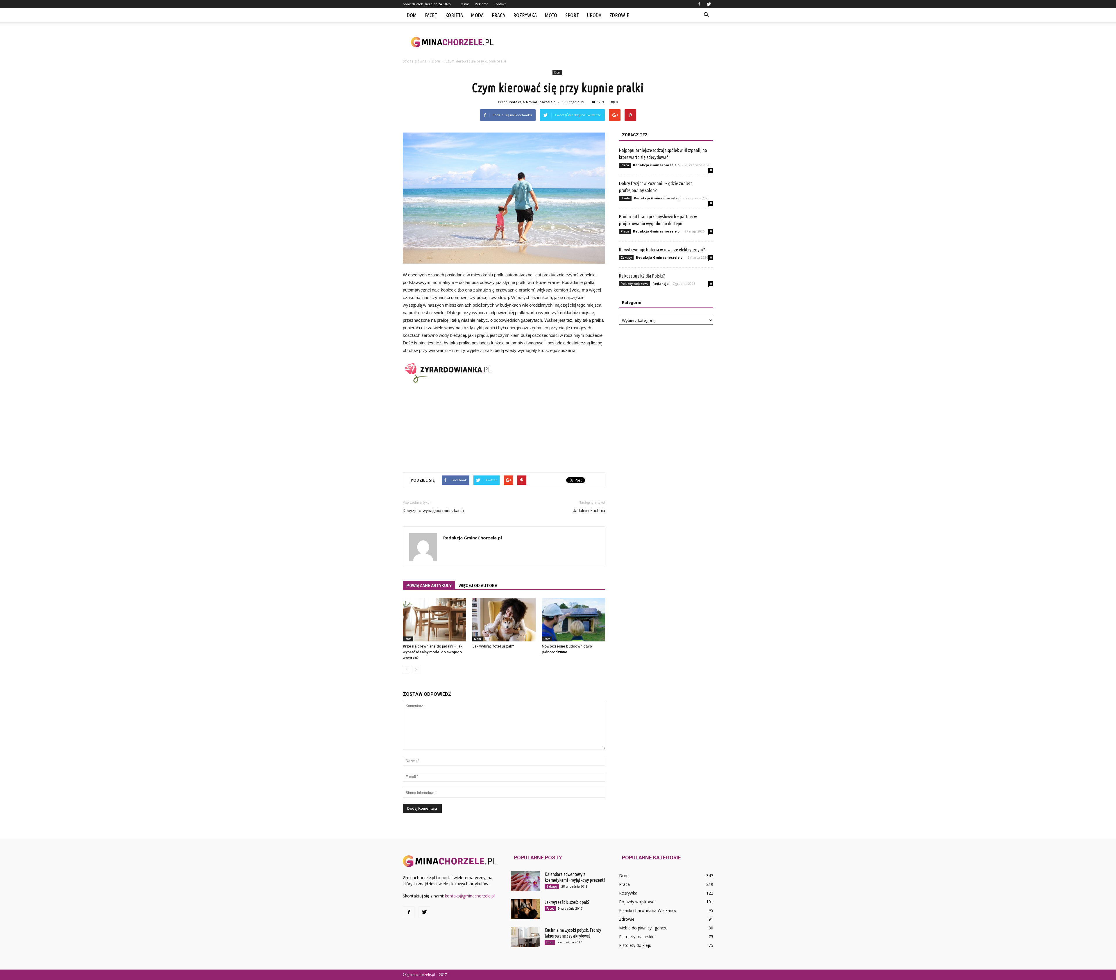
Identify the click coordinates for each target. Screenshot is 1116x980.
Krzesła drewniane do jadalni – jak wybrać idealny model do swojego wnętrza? (432, 652)
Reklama (481, 4)
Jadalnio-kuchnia (589, 510)
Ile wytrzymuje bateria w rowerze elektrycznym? (662, 249)
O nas (465, 4)
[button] (706, 15)
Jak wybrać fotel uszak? (493, 646)
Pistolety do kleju (635, 945)
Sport (572, 15)
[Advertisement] (607, 42)
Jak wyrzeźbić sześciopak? (567, 902)
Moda (477, 15)
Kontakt (500, 4)
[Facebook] (699, 4)
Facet (431, 15)
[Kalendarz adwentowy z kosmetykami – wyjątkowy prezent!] (525, 881)
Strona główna (414, 61)
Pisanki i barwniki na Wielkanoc (648, 910)
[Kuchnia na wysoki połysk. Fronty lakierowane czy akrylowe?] (525, 937)
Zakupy (626, 257)
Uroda (594, 15)
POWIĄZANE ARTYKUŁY (429, 585)
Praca (498, 15)
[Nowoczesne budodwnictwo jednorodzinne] (573, 619)
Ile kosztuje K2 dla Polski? (642, 275)
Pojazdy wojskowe (634, 284)
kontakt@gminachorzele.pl (470, 896)
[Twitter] (708, 4)
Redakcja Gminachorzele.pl (657, 165)
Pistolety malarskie (636, 936)
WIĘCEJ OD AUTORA (478, 585)
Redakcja (660, 283)
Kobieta (454, 15)
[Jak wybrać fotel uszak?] (504, 619)
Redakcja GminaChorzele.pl (533, 102)
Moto (551, 15)
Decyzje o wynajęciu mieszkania (433, 510)
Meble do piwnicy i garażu (643, 928)
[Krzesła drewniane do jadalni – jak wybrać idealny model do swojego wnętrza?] (434, 619)
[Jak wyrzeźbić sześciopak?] (525, 909)
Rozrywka (525, 15)
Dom (412, 15)
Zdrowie (619, 15)
